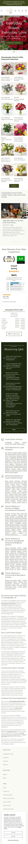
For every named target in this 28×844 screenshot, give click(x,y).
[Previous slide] (9, 52)
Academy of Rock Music (12, 513)
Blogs (4, 778)
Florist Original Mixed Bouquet (18, 140)
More (14, 429)
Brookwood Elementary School (18, 521)
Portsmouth (8, 444)
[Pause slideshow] (26, 52)
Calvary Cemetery (10, 491)
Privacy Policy (7, 802)
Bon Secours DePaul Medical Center (16, 452)
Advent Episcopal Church (13, 548)
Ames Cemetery (18, 482)
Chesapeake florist (12, 731)
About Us (5, 764)
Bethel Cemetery (17, 486)
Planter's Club (22, 582)
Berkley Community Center (13, 580)
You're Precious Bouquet (18, 120)
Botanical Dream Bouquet (6, 180)
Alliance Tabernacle (10, 552)
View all (14, 186)
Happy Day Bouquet (7, 119)
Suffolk (14, 444)
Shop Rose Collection (14, 43)
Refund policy (7, 805)
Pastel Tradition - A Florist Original (6, 79)
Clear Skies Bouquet (7, 99)
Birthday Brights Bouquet (19, 79)
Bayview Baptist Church (13, 567)
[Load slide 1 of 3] (12, 52)
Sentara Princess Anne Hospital (13, 470)
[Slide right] (17, 242)
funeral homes (18, 708)
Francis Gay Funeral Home (19, 499)
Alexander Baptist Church (19, 551)
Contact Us (6, 791)
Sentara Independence (16, 465)
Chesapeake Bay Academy (12, 525)
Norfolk (25, 442)
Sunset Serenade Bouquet (19, 100)
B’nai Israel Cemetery (19, 489)
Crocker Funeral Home (15, 494)
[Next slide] (19, 52)
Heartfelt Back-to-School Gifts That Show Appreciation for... (13, 222)
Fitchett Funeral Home (12, 497)
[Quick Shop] (15, 10)
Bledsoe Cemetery (16, 487)
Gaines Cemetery (10, 500)
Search (5, 774)
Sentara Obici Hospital (19, 469)
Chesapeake (8, 442)
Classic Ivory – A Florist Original (6, 160)
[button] (19, 10)
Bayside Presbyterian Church (18, 566)
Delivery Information (8, 798)
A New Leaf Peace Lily (6, 140)
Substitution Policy (8, 809)
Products (5, 761)
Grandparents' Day (8, 754)
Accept (13, 832)
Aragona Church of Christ (16, 559)
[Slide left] (10, 242)
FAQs (4, 788)
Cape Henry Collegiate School (16, 523)
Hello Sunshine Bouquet (18, 180)
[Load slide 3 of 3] (16, 52)
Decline (13, 836)
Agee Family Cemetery (12, 481)
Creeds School (22, 531)
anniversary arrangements (13, 734)
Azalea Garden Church (17, 561)
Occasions (6, 757)
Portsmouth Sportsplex (12, 583)
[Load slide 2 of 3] (14, 52)
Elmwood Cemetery (21, 495)
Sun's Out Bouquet (19, 160)
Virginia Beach (21, 444)
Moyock (17, 442)
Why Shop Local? (8, 795)
